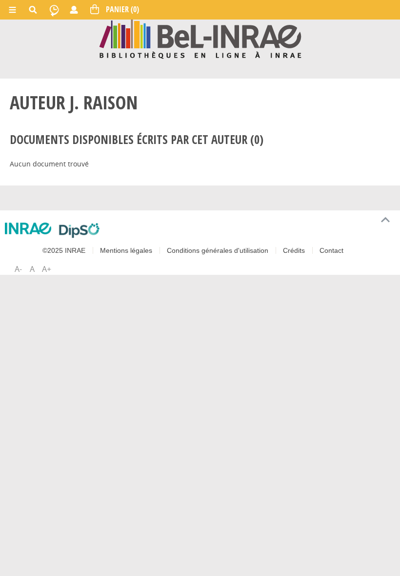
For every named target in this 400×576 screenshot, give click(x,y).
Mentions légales (126, 250)
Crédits (294, 250)
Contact (331, 250)
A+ (46, 269)
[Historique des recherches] (54, 10)
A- (18, 269)
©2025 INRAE (63, 250)
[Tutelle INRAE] (28, 229)
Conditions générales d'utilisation (217, 250)
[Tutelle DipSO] (79, 230)
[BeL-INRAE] (200, 38)
